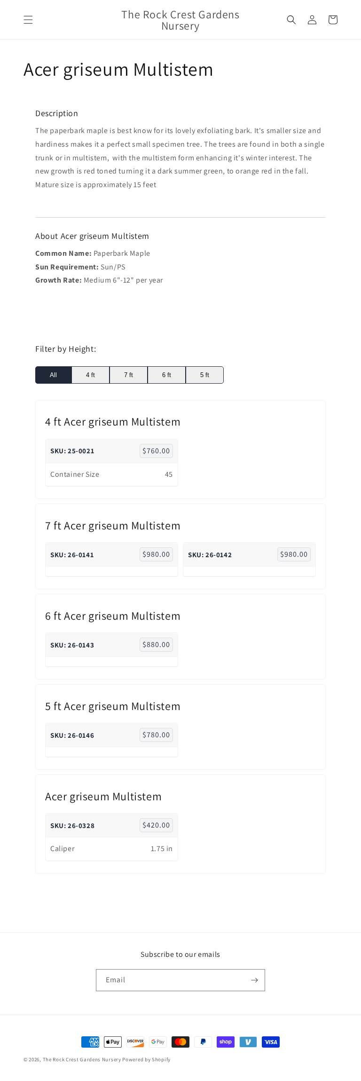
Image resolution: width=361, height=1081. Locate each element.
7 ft (128, 375)
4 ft (90, 375)
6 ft (166, 375)
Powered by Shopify (146, 1059)
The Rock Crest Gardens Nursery (82, 1059)
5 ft (204, 375)
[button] (28, 19)
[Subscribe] (254, 980)
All (53, 375)
